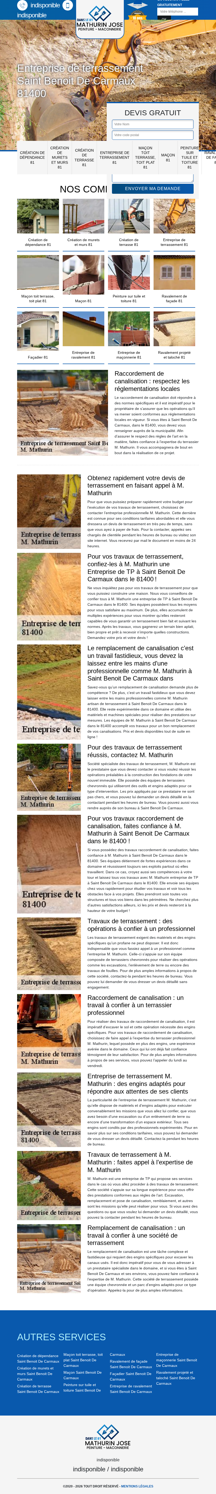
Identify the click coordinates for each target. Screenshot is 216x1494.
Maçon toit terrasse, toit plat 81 (145, 157)
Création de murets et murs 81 (59, 157)
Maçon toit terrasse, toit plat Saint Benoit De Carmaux (83, 1360)
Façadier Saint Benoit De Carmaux (130, 1376)
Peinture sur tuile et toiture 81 (189, 157)
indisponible (44, 5)
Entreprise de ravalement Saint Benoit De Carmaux (131, 1389)
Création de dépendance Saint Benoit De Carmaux (38, 1358)
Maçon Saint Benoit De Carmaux (82, 1375)
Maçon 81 (168, 157)
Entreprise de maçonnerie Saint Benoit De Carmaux (176, 1360)
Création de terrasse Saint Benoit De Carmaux (38, 1389)
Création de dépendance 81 (32, 157)
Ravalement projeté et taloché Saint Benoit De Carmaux (175, 1378)
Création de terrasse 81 (84, 157)
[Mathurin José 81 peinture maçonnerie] (108, 1436)
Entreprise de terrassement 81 (115, 157)
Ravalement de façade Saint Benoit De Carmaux (131, 1364)
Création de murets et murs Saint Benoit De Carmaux (35, 1373)
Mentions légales (137, 1486)
